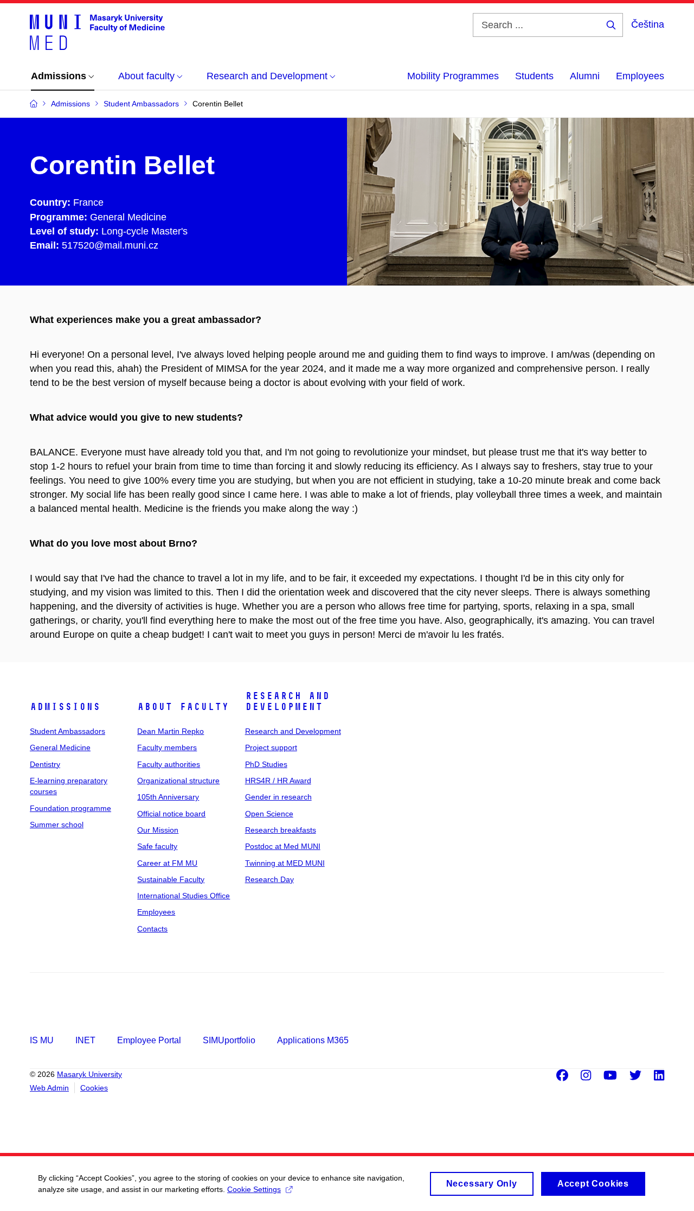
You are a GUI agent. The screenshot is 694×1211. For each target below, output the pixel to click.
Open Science (269, 813)
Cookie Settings (254, 1189)
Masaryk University (89, 1074)
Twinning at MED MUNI (285, 863)
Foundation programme (70, 808)
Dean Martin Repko (170, 731)
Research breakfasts (280, 830)
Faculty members (167, 747)
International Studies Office (183, 895)
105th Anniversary (168, 796)
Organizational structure (178, 780)
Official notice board (171, 813)
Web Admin (49, 1087)
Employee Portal (149, 1040)
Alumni (585, 76)
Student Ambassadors (67, 731)
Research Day (269, 879)
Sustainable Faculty (170, 879)
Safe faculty (157, 846)
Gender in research (278, 796)
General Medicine (60, 747)
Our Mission (157, 830)
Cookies (94, 1087)
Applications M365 (313, 1040)
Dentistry (45, 764)
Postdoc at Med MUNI (282, 846)
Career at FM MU (167, 863)
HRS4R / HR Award (278, 780)
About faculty (183, 707)
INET (85, 1040)
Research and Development (287, 701)
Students (534, 76)
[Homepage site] (97, 31)
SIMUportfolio (229, 1040)
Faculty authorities (168, 764)
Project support (271, 747)
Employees (640, 76)
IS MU (42, 1040)
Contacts (152, 928)
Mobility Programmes (453, 76)
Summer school (56, 824)
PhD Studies (266, 764)
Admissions (65, 707)
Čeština (647, 24)
